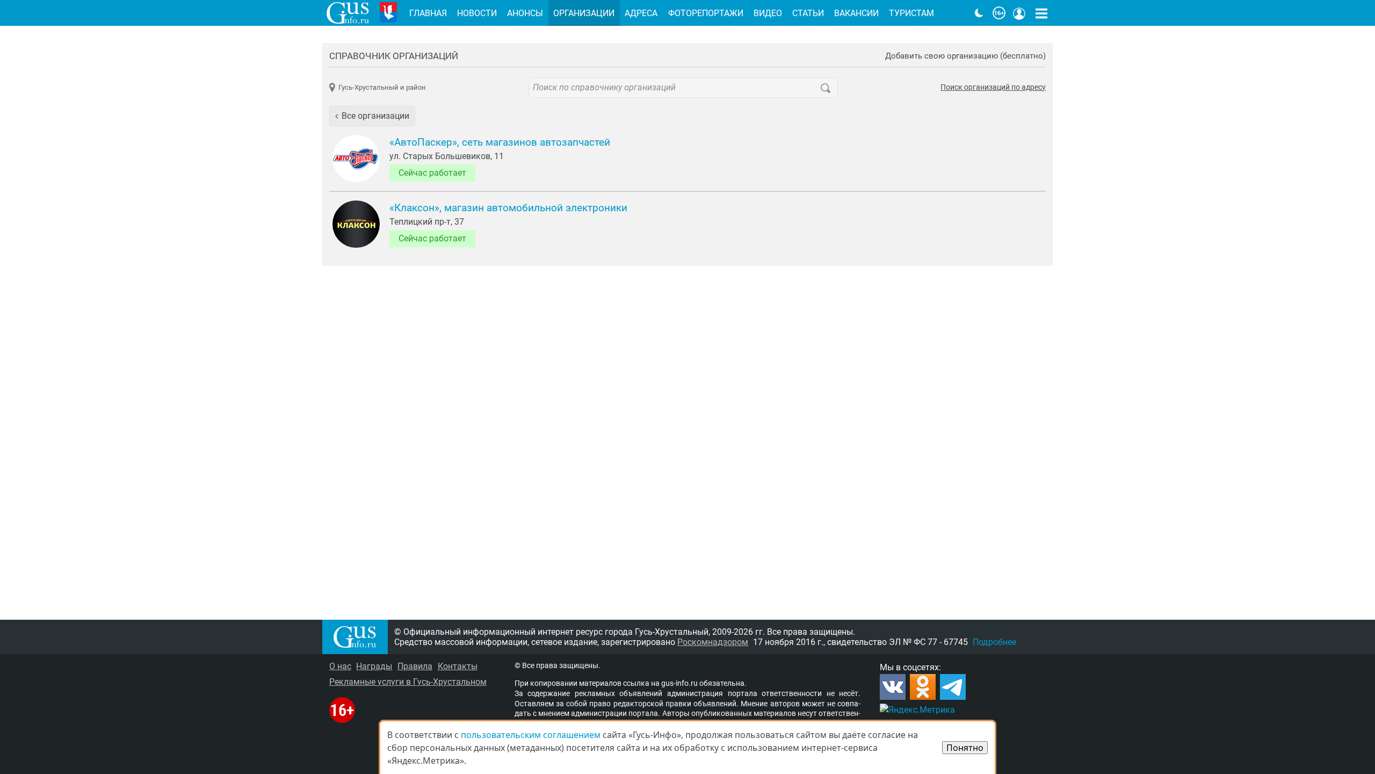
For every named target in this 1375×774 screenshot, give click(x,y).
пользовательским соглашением (530, 735)
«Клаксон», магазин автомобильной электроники (508, 208)
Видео (768, 13)
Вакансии (856, 13)
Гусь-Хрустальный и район (382, 87)
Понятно (964, 748)
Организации (583, 13)
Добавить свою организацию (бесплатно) (965, 56)
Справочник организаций (393, 56)
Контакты (457, 666)
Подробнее (994, 642)
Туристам (911, 13)
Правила (414, 666)
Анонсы (525, 13)
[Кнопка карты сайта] (1041, 13)
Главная (428, 13)
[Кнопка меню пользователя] (1019, 13)
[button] (372, 116)
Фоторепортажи (705, 13)
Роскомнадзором (712, 642)
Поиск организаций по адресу (993, 87)
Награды (374, 666)
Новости (477, 13)
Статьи (808, 13)
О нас (340, 666)
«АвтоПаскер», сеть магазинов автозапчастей (499, 142)
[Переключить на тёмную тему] (979, 12)
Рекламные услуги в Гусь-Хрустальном (408, 682)
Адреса (641, 13)
